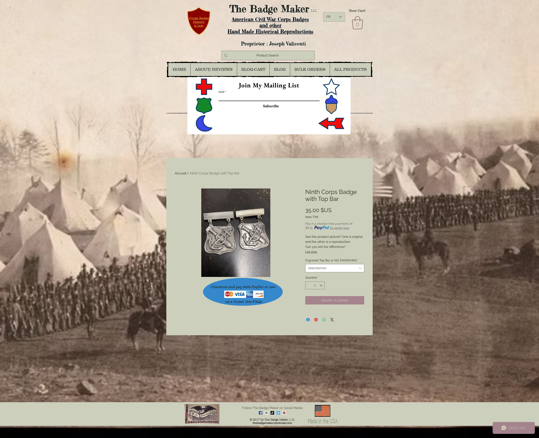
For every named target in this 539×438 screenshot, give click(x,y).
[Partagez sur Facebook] (308, 319)
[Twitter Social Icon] (278, 413)
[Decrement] (308, 285)
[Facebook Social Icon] (260, 413)
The (237, 9)
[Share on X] (332, 319)
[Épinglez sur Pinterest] (316, 319)
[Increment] (321, 285)
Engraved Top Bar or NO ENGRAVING (332, 260)
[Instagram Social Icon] (266, 413)
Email (221, 91)
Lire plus (311, 251)
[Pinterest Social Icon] (284, 413)
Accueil (180, 173)
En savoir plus (339, 228)
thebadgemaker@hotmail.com (272, 423)
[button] (357, 22)
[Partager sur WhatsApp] (324, 319)
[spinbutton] (315, 285)
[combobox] (334, 268)
